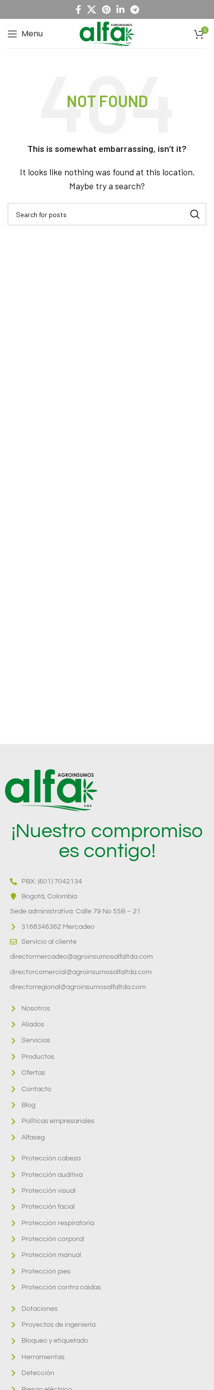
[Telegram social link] (134, 9)
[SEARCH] (195, 214)
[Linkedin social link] (120, 9)
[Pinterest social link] (106, 9)
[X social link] (91, 9)
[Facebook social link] (78, 9)
